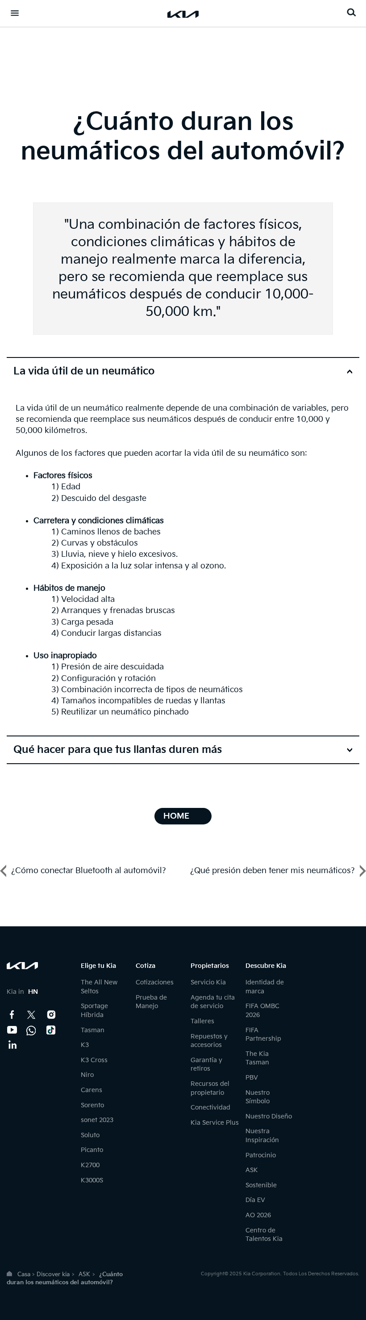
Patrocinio (260, 1155)
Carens (91, 1090)
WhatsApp (31, 1030)
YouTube (12, 1030)
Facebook (12, 1014)
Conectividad (210, 1107)
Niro (87, 1075)
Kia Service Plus (215, 1123)
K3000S (92, 1180)
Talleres (202, 1021)
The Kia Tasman (257, 1058)
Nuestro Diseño (268, 1116)
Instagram (51, 1014)
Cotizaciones (155, 982)
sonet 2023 (97, 1120)
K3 (85, 1045)
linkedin (12, 1045)
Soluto (90, 1135)
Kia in (22, 992)
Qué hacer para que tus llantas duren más (117, 750)
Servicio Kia (208, 982)
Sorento (92, 1105)
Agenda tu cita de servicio (213, 1002)
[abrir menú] (14, 12)
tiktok (51, 1030)
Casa (23, 1274)
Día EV (255, 1200)
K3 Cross (94, 1060)
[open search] (351, 12)
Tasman (92, 1030)
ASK (251, 1170)
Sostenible (261, 1185)
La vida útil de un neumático (83, 371)
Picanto (92, 1150)
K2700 (90, 1165)
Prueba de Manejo (151, 1002)
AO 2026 (258, 1215)
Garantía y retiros (206, 1064)
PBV (251, 1077)
